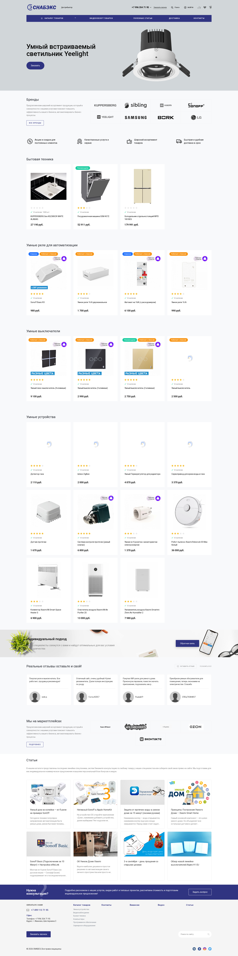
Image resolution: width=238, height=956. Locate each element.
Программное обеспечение (84, 922)
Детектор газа (37, 474)
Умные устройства (81, 909)
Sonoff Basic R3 (38, 302)
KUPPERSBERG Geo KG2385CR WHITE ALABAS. (47, 217)
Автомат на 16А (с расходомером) (140, 302)
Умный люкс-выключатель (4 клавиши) (48, 388)
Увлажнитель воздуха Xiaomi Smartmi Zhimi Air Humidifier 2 (142, 611)
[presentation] (29, 188)
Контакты (106, 905)
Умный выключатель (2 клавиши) (140, 388)
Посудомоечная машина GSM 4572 (93, 216)
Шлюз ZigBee (84, 474)
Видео (161, 905)
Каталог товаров (81, 905)
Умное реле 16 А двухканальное (92, 302)
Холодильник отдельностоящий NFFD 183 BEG (142, 217)
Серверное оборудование (84, 926)
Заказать (35, 65)
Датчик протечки (38, 542)
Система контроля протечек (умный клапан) (94, 543)
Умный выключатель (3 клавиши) (93, 388)
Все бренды (35, 123)
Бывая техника (79, 916)
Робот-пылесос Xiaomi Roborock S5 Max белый (189, 543)
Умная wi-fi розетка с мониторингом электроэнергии (141, 543)
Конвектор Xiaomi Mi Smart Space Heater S (46, 611)
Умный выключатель (180, 388)
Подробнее (35, 744)
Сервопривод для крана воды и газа (188, 474)
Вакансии (134, 905)
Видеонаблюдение (81, 913)
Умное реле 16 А (178, 302)
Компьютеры (78, 919)
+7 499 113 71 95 (39, 910)
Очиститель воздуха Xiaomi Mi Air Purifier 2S (93, 611)
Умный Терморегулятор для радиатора (142, 474)
